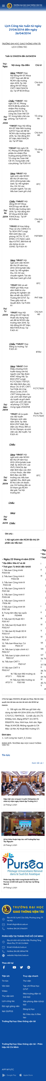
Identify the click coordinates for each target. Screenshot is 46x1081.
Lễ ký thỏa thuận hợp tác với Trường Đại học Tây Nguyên (21, 840)
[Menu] (3, 6)
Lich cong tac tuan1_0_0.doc (18, 738)
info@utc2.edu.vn (19, 947)
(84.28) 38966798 (21, 951)
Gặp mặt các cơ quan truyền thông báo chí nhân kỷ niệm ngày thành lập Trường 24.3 (21, 800)
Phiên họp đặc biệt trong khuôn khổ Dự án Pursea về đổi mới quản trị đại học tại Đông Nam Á (21, 882)
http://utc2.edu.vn (21, 955)
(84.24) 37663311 (20, 928)
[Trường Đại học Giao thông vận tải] (24, 6)
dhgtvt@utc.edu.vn (20, 924)
